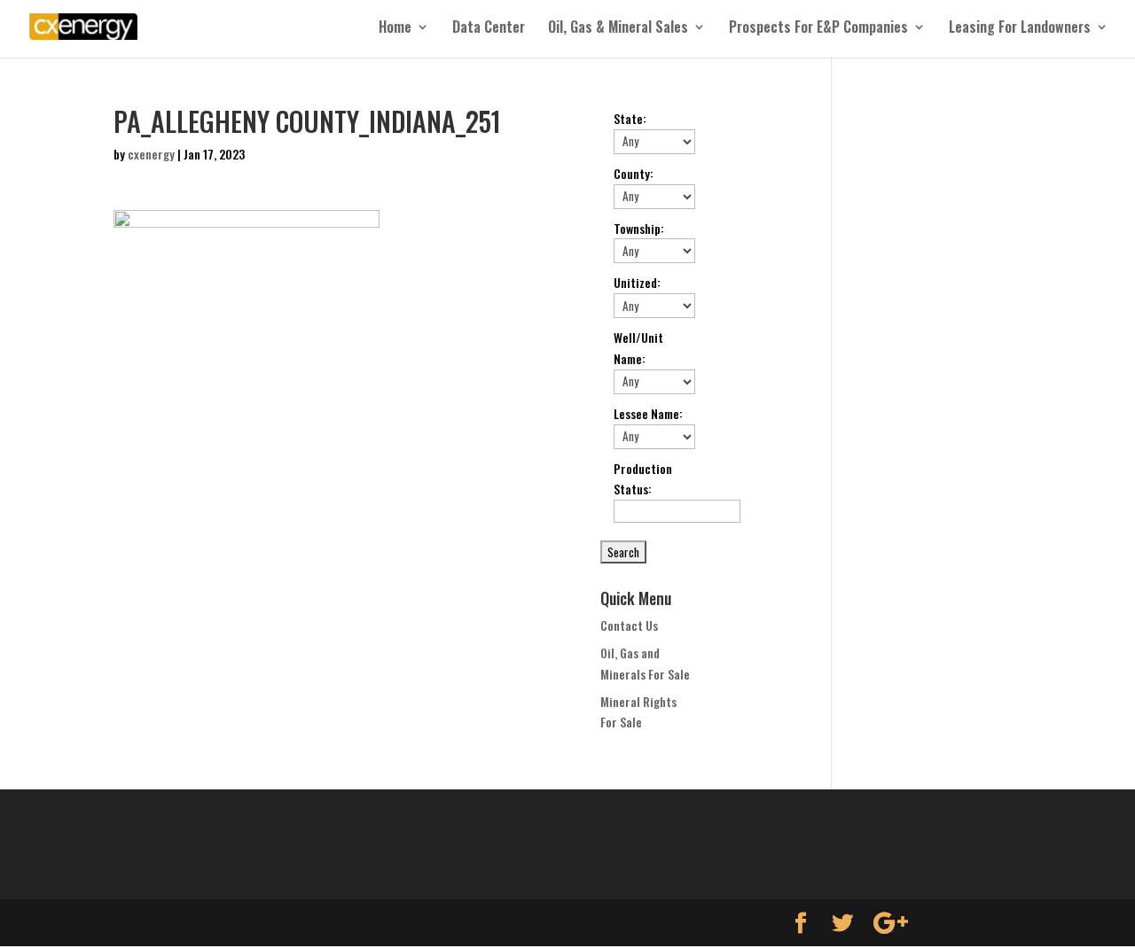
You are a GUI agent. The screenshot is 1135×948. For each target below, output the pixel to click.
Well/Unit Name (638, 348)
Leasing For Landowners (1020, 28)
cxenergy (151, 153)
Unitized (637, 282)
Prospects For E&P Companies (818, 28)
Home (395, 28)
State (630, 118)
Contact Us (629, 625)
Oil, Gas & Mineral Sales (618, 28)
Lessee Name (648, 413)
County (634, 173)
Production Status (643, 479)
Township (639, 228)
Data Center (488, 28)
